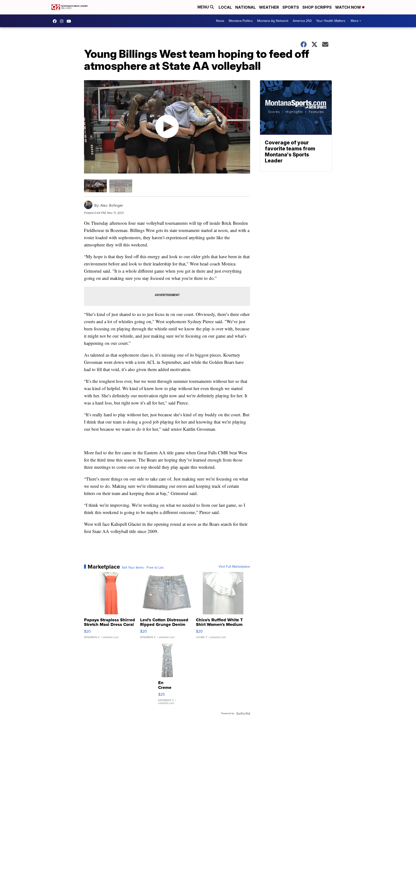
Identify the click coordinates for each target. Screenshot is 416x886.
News (220, 20)
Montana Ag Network (272, 20)
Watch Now (348, 7)
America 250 (302, 20)
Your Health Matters (330, 20)
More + (356, 20)
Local (225, 7)
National (245, 7)
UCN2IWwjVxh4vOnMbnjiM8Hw (70, 21)
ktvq (63, 21)
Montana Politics (241, 20)
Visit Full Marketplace (234, 566)
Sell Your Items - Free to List (142, 567)
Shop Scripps (317, 7)
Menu (203, 7)
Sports (290, 7)
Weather (269, 7)
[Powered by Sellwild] (243, 713)
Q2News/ (56, 21)
